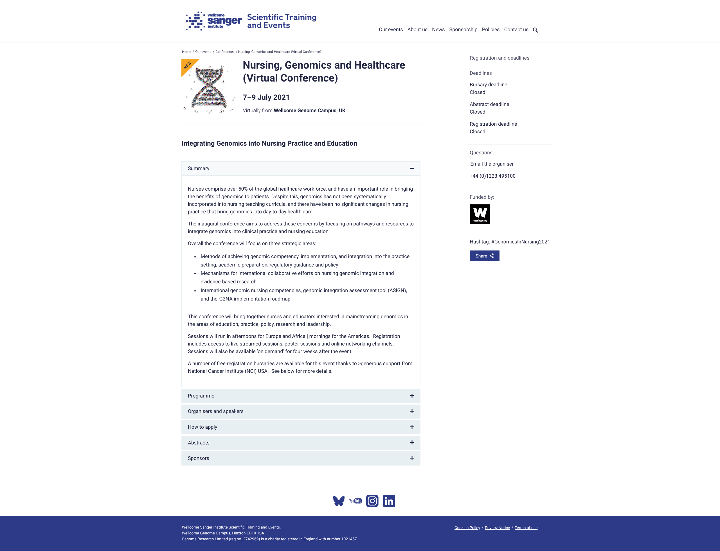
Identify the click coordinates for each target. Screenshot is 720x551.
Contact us (516, 30)
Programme (201, 396)
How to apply (202, 427)
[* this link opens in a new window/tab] (339, 501)
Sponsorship (463, 30)
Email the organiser (492, 164)
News (438, 30)
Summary (199, 168)
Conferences (224, 52)
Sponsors (198, 458)
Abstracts (199, 443)
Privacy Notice (497, 528)
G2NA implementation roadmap (255, 299)
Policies (491, 30)
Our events (391, 30)
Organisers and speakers (216, 411)
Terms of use (526, 528)
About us (418, 30)
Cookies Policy (467, 528)
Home (186, 52)
